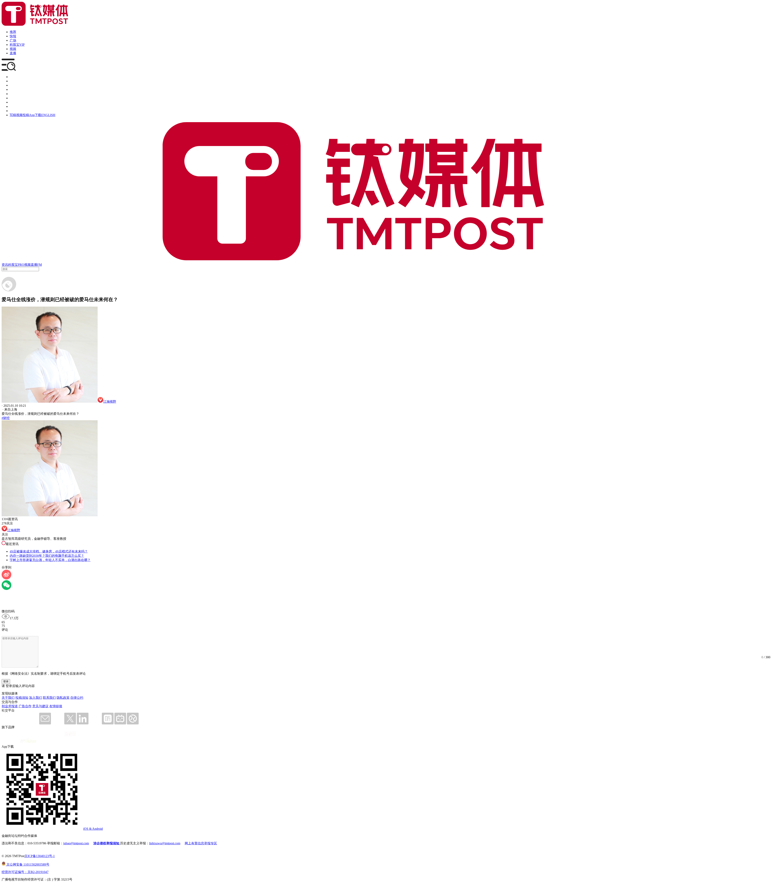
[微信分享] (6, 589)
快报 (13, 36)
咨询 (13, 89)
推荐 (13, 32)
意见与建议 (40, 706)
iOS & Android (93, 828)
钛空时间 (16, 98)
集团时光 (16, 102)
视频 (13, 49)
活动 (13, 93)
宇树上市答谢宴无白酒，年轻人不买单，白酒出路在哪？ (50, 560)
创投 (13, 85)
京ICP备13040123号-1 (39, 856)
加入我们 (35, 697)
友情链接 (55, 706)
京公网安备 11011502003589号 (27, 864)
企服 (13, 81)
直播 (13, 53)
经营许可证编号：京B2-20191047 (25, 872)
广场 (13, 40)
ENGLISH (48, 115)
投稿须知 (21, 697)
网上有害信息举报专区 (201, 843)
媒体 (13, 76)
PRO (21, 264)
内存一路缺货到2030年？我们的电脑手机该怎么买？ (47, 555)
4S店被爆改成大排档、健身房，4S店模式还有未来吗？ (49, 551)
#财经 (6, 418)
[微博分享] (6, 578)
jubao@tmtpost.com (76, 843)
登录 (5, 681)
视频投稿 (22, 115)
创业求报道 (10, 706)
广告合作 (25, 706)
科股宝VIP (17, 44)
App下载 (35, 115)
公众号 (14, 106)
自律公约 (76, 697)
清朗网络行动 (19, 110)
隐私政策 (63, 697)
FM (39, 264)
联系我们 (49, 697)
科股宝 (13, 264)
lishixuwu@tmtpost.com (164, 843)
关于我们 (8, 697)
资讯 (5, 264)
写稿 (13, 115)
